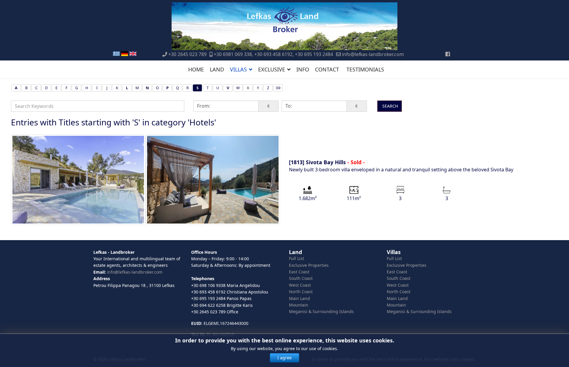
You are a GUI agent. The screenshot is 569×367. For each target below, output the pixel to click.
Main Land (299, 298)
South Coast (301, 278)
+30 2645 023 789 (187, 54)
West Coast (300, 285)
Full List (296, 258)
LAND (217, 69)
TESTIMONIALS (365, 69)
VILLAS (238, 69)
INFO (302, 69)
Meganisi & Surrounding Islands (321, 311)
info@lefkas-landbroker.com (373, 54)
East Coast (299, 272)
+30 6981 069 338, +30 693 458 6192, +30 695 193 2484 (273, 54)
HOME (196, 69)
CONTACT (327, 69)
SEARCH (389, 106)
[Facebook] (447, 54)
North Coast (301, 291)
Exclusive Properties (309, 265)
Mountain (298, 305)
